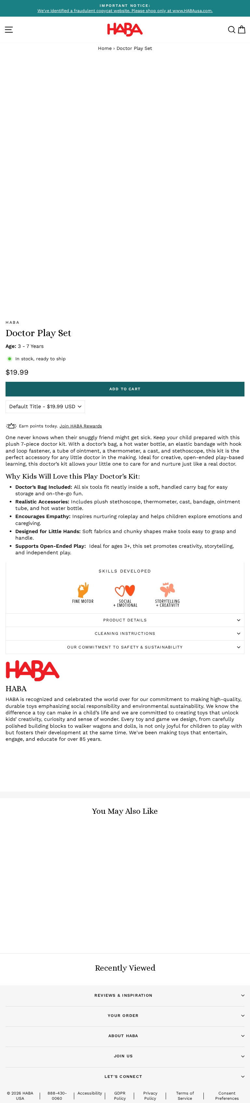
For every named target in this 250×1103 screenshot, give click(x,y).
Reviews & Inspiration (123, 995)
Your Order (123, 1015)
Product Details (125, 620)
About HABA (123, 1035)
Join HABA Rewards (81, 426)
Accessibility (89, 1093)
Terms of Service (185, 1096)
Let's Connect (123, 1076)
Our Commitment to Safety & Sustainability (125, 647)
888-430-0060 (57, 1096)
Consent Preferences (227, 1096)
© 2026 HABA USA (20, 1096)
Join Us (123, 1055)
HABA (13, 322)
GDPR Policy (120, 1096)
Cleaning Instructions (125, 633)
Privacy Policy (150, 1096)
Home (105, 48)
